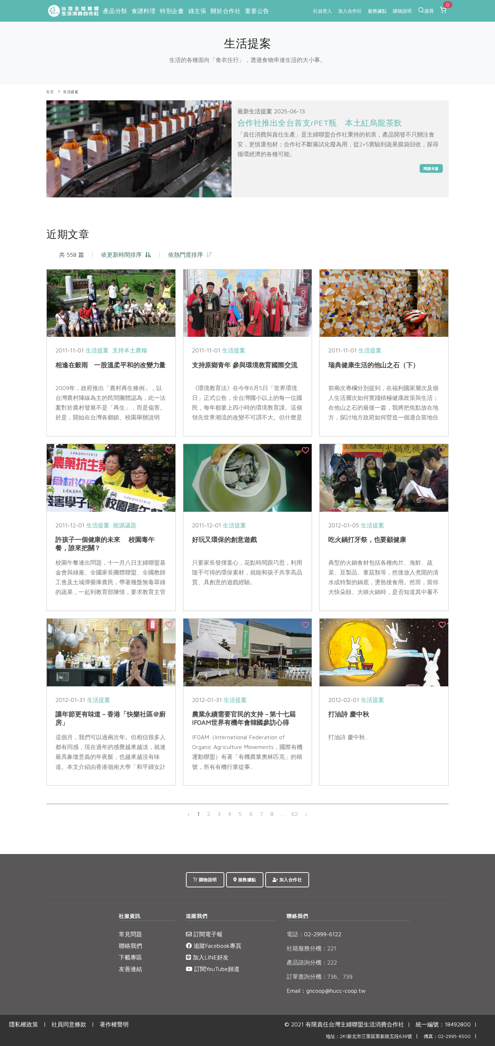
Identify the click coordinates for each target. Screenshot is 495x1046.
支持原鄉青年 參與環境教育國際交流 (245, 365)
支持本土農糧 (129, 350)
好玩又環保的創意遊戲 (224, 539)
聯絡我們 (130, 945)
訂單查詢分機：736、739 (320, 976)
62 (294, 814)
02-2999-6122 (314, 934)
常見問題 (130, 934)
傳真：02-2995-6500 (447, 1036)
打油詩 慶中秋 (348, 714)
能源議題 (124, 525)
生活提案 (70, 92)
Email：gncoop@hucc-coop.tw (326, 990)
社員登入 (322, 11)
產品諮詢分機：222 (312, 962)
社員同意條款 (68, 1024)
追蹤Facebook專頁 (216, 945)
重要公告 (257, 11)
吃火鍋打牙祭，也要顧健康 (367, 539)
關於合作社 (226, 11)
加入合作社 (350, 11)
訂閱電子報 (207, 934)
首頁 (50, 92)
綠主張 (197, 11)
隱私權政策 (23, 1024)
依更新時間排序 (123, 254)
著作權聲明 (114, 1024)
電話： (295, 934)
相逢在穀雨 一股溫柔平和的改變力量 (110, 365)
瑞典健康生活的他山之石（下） (373, 365)
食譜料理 (143, 11)
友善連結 (130, 969)
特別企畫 (172, 11)
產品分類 (115, 11)
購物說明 (402, 11)
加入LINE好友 (210, 957)
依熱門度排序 (187, 254)
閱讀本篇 (431, 168)
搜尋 (429, 11)
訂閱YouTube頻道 (216, 969)
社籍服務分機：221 (311, 948)
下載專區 (130, 957)
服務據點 (377, 11)
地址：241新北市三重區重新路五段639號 (369, 1036)
